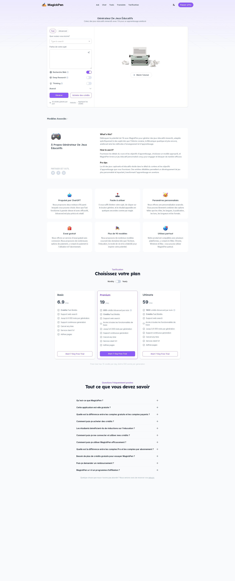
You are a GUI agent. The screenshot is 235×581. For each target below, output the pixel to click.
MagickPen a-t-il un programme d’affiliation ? (98, 470)
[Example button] (89, 52)
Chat (104, 5)
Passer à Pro (185, 5)
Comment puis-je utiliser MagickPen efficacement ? (101, 442)
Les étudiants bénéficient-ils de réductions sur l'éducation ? (105, 428)
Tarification (133, 5)
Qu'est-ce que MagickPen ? (89, 400)
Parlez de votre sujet (58, 47)
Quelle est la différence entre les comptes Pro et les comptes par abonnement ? (115, 449)
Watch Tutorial (142, 75)
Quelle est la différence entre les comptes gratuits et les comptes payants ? (113, 414)
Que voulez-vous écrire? (60, 36)
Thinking (56, 83)
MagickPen (55, 5)
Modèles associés (56, 118)
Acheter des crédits (81, 95)
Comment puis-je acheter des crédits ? (95, 421)
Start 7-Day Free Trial (74, 354)
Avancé (53, 88)
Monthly (111, 281)
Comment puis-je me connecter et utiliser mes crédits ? (103, 435)
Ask (97, 5)
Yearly (124, 281)
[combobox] (71, 41)
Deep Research (59, 77)
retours (151, 478)
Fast (53, 30)
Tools (111, 5)
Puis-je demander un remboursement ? (95, 463)
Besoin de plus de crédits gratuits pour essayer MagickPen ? (105, 456)
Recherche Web (61, 72)
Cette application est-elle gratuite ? (93, 407)
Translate (121, 5)
